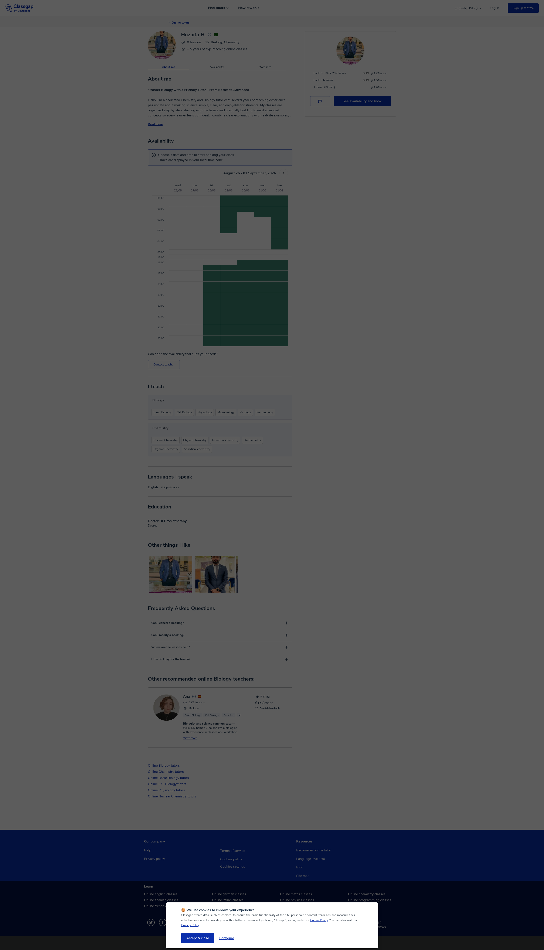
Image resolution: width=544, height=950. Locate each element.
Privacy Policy (190, 925)
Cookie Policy (319, 920)
